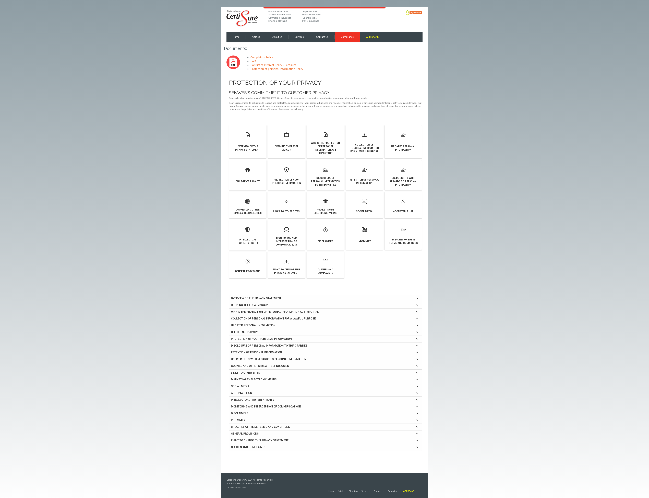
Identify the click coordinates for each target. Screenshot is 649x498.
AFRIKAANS (372, 36)
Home (236, 36)
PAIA (253, 61)
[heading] (325, 298)
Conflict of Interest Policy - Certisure (273, 65)
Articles (256, 36)
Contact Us (322, 36)
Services (299, 36)
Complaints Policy (261, 57)
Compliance (347, 36)
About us (277, 36)
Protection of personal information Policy (276, 69)
